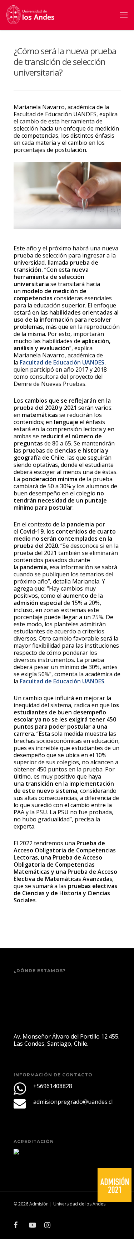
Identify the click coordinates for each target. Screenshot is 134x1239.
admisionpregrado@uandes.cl (73, 1102)
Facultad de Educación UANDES (62, 362)
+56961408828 (52, 1086)
